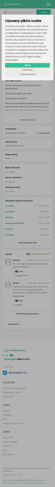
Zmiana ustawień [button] (27, 74)
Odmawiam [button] (27, 70)
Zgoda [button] (27, 65)
